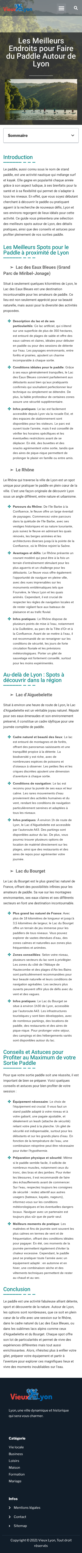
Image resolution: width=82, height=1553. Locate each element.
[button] (61, 8)
